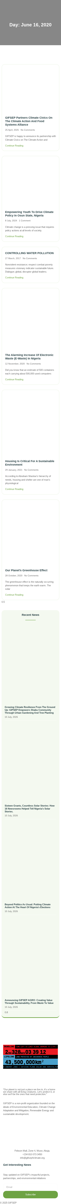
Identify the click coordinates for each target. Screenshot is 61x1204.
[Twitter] (30, 1127)
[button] (57, 6)
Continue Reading (14, 145)
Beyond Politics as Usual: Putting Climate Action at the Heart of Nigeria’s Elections (28, 906)
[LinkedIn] (30, 1141)
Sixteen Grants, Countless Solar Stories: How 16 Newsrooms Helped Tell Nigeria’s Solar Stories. (30, 808)
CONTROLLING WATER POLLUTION (29, 253)
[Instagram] (30, 1134)
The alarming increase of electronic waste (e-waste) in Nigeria (29, 356)
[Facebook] (30, 1121)
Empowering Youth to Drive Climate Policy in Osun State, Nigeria (29, 213)
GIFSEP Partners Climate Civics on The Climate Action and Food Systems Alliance (28, 121)
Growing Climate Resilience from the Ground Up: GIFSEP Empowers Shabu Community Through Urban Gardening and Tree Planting (30, 710)
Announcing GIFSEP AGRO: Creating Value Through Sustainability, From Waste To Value (29, 1001)
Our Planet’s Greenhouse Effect (26, 570)
